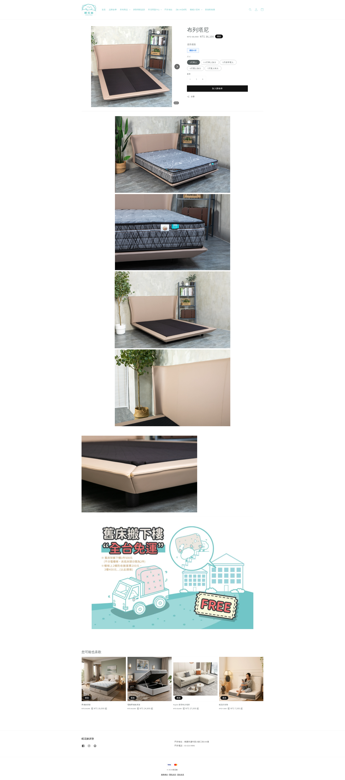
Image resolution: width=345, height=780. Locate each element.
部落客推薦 (210, 9)
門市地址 (168, 9)
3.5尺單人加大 (209, 62)
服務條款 (164, 775)
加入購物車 (217, 88)
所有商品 (124, 9)
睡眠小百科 (195, 9)
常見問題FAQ (153, 9)
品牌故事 (113, 9)
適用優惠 (191, 44)
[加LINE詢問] (181, 9)
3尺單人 (193, 62)
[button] (250, 10)
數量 (189, 74)
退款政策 (180, 775)
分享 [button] (193, 96)
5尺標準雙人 (228, 62)
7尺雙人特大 (213, 68)
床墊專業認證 (139, 9)
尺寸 (189, 57)
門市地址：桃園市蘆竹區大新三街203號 (192, 741)
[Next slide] (177, 66)
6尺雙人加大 (195, 68)
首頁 (104, 9)
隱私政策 (172, 775)
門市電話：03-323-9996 (185, 745)
